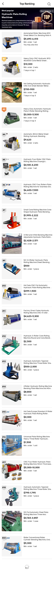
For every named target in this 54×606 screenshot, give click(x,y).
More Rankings (46, 11)
